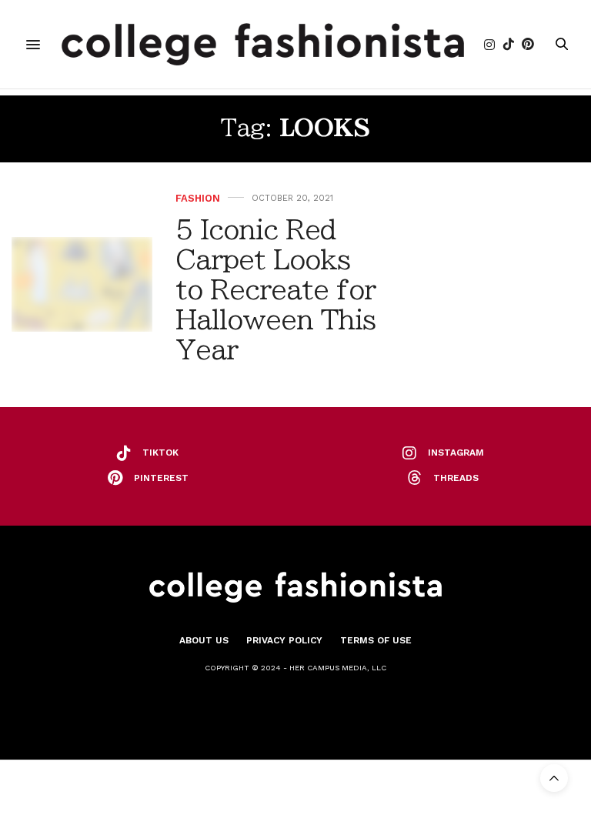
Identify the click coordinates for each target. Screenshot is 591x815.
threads (456, 478)
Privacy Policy (284, 640)
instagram (456, 452)
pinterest (161, 478)
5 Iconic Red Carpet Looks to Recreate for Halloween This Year (275, 289)
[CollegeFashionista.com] (263, 44)
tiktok (160, 452)
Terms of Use (376, 640)
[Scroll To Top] (554, 778)
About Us (204, 640)
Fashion (197, 198)
